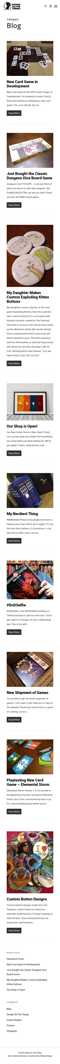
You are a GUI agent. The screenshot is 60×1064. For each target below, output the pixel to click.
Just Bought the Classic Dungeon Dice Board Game (29, 175)
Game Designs (14, 1020)
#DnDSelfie (16, 605)
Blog (9, 1008)
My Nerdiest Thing (22, 513)
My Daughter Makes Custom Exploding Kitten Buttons (28, 297)
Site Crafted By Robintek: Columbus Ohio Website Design (30, 1056)
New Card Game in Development (22, 84)
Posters (11, 1025)
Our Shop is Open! (22, 426)
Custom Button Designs (27, 899)
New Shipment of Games (27, 692)
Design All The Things (18, 1014)
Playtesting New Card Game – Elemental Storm (28, 782)
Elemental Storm (15, 958)
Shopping (12, 1031)
